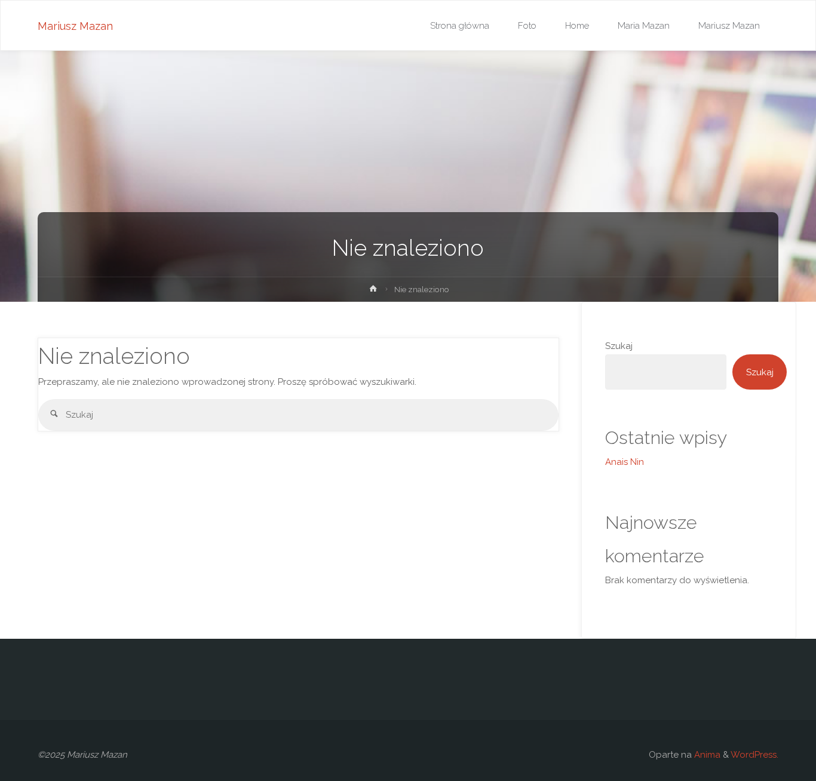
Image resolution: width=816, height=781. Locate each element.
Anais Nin (624, 462)
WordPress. (754, 754)
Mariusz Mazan (75, 26)
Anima (706, 754)
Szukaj (619, 346)
